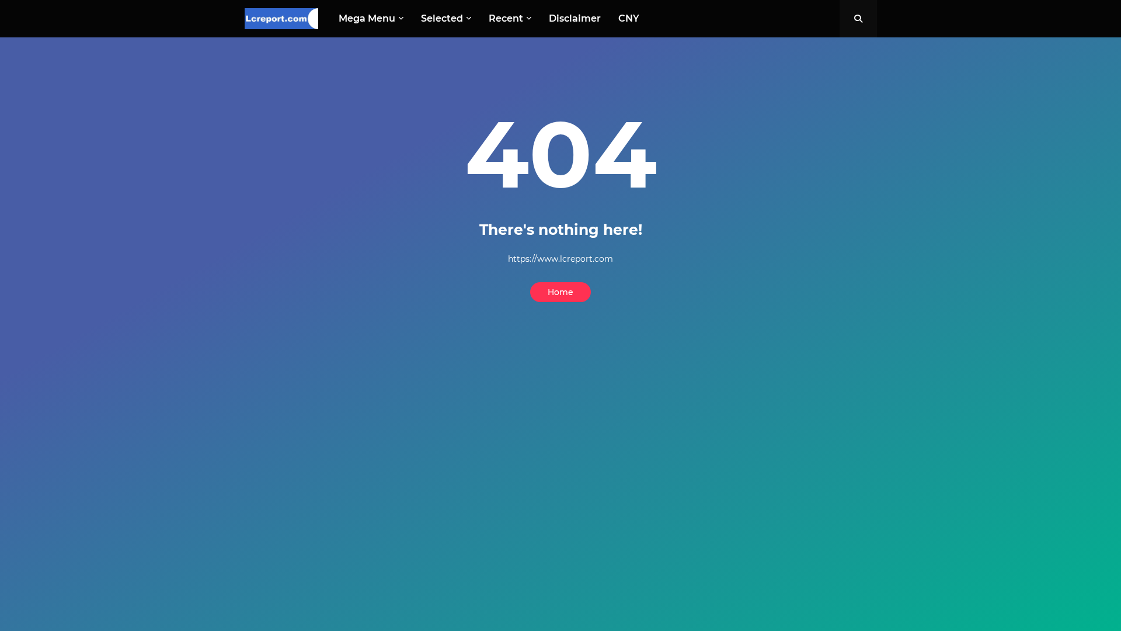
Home (560, 292)
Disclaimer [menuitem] (575, 18)
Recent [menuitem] (506, 18)
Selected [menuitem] (442, 18)
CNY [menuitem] (628, 18)
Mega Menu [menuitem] (367, 18)
